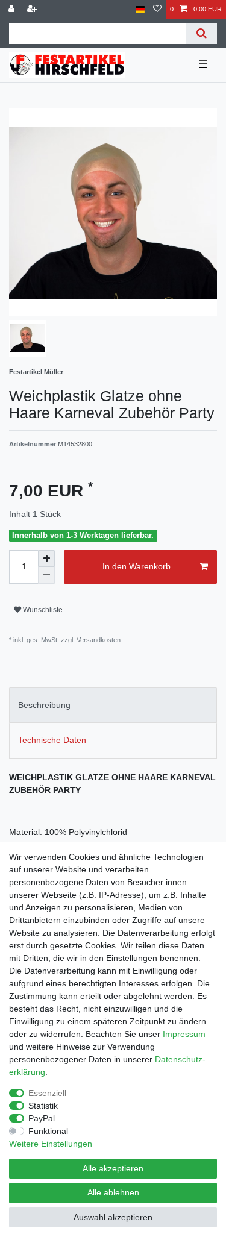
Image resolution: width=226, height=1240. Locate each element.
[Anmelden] (12, 9)
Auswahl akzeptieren (113, 1217)
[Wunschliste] (157, 9)
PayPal (41, 1118)
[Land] (140, 9)
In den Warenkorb (136, 566)
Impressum (184, 1034)
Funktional (48, 1131)
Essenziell (47, 1093)
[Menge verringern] (46, 575)
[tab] (113, 705)
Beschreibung (44, 705)
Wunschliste (42, 610)
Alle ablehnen (113, 1192)
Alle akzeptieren (113, 1168)
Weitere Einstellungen (50, 1143)
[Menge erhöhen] (46, 558)
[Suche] (201, 33)
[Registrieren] (33, 9)
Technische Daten (52, 740)
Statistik (43, 1105)
